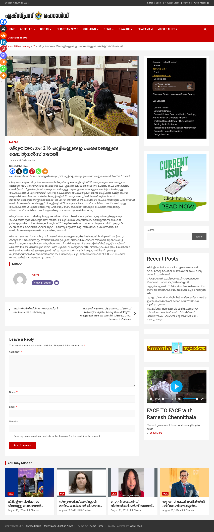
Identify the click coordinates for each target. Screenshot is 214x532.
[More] (45, 171)
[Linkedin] (25, 171)
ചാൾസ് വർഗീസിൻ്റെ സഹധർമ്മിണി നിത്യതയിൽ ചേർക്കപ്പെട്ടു (35, 310)
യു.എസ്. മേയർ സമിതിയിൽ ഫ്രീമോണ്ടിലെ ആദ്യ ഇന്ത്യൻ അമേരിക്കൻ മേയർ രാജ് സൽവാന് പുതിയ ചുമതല (176, 301)
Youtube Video (172, 3)
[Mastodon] (3, 55)
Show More (156, 432)
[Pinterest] (32, 171)
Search (150, 229)
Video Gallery (167, 29)
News (107, 29)
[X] (19, 171)
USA (11, 494)
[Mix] (3, 62)
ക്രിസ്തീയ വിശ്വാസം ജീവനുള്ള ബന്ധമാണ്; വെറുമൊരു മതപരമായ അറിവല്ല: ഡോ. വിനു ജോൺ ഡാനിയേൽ (174, 271)
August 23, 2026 (16, 510)
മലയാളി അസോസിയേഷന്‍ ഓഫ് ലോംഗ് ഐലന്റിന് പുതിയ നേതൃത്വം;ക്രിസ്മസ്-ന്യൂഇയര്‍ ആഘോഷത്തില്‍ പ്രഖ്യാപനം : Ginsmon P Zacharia (105, 314)
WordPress (136, 525)
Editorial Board (154, 3)
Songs (186, 3)
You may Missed (19, 463)
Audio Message (201, 3)
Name (13, 392)
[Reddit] (3, 35)
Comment (15, 351)
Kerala (13, 142)
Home (11, 29)
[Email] (56, 282)
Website (13, 421)
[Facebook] (12, 171)
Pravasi (124, 29)
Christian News (67, 29)
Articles (26, 29)
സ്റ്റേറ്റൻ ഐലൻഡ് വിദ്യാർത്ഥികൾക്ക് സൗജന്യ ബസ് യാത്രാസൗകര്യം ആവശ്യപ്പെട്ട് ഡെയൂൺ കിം (176, 290)
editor (32, 160)
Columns (89, 29)
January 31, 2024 (18, 160)
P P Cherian (33, 510)
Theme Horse (95, 525)
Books (44, 29)
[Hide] (1, 82)
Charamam (145, 29)
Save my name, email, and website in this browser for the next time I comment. (57, 436)
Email (13, 406)
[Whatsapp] (38, 171)
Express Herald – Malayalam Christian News (49, 525)
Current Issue (17, 37)
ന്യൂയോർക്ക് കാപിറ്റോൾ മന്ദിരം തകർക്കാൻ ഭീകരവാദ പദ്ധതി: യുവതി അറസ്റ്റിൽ (80, 506)
